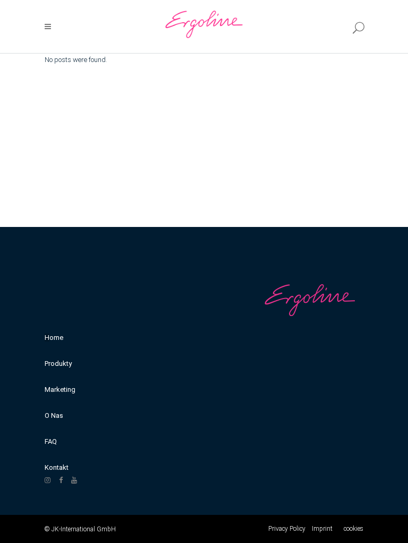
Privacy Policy (286, 528)
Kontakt (57, 467)
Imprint (322, 528)
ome (56, 337)
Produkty (58, 363)
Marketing (60, 389)
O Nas (54, 415)
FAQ (51, 441)
